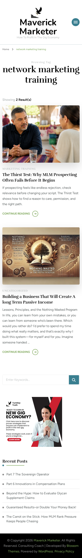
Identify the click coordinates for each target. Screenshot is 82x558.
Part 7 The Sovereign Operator (27, 474)
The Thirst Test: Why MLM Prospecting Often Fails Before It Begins (39, 177)
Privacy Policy (64, 551)
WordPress (45, 551)
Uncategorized (15, 290)
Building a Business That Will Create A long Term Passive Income (38, 299)
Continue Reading (16, 213)
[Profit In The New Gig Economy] (32, 400)
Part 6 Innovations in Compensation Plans (35, 484)
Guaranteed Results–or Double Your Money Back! (41, 507)
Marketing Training (19, 168)
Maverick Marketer (38, 27)
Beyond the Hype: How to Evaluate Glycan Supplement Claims (36, 495)
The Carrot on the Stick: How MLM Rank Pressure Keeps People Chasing (41, 519)
